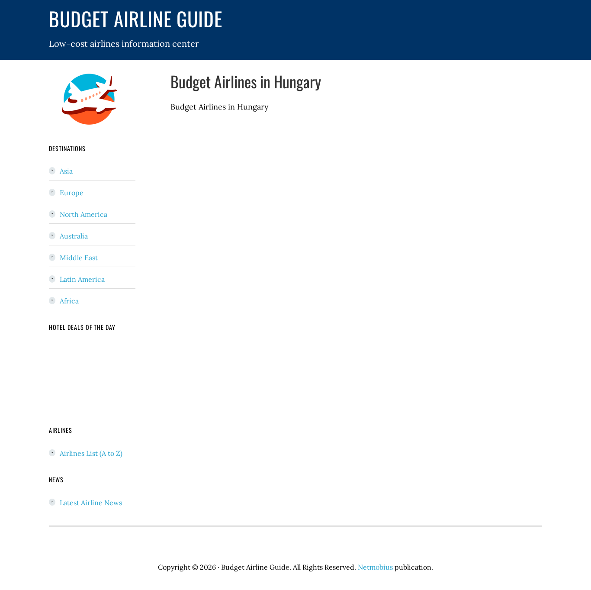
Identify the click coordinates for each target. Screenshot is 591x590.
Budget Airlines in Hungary (245, 81)
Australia (74, 236)
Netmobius (375, 567)
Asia (66, 171)
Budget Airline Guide (135, 18)
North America (83, 214)
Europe (72, 192)
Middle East (79, 257)
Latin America (82, 279)
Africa (69, 301)
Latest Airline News (91, 502)
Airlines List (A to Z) (91, 453)
